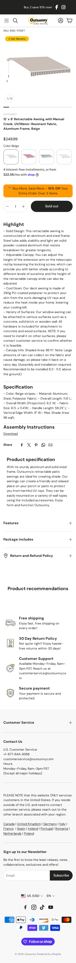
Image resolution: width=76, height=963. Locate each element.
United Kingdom (29, 824)
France (8, 828)
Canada (9, 824)
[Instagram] (63, 7)
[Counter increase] (23, 206)
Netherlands (12, 833)
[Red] (28, 156)
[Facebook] (56, 7)
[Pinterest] (36, 445)
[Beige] (11, 156)
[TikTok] (42, 907)
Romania (61, 828)
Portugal (47, 828)
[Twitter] (29, 445)
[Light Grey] (64, 156)
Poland (29, 833)
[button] (6, 20)
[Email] (50, 445)
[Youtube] (50, 907)
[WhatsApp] (43, 445)
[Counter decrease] (7, 206)
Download (10, 434)
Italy (62, 824)
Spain (21, 828)
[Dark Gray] (46, 156)
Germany (50, 824)
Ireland (33, 828)
